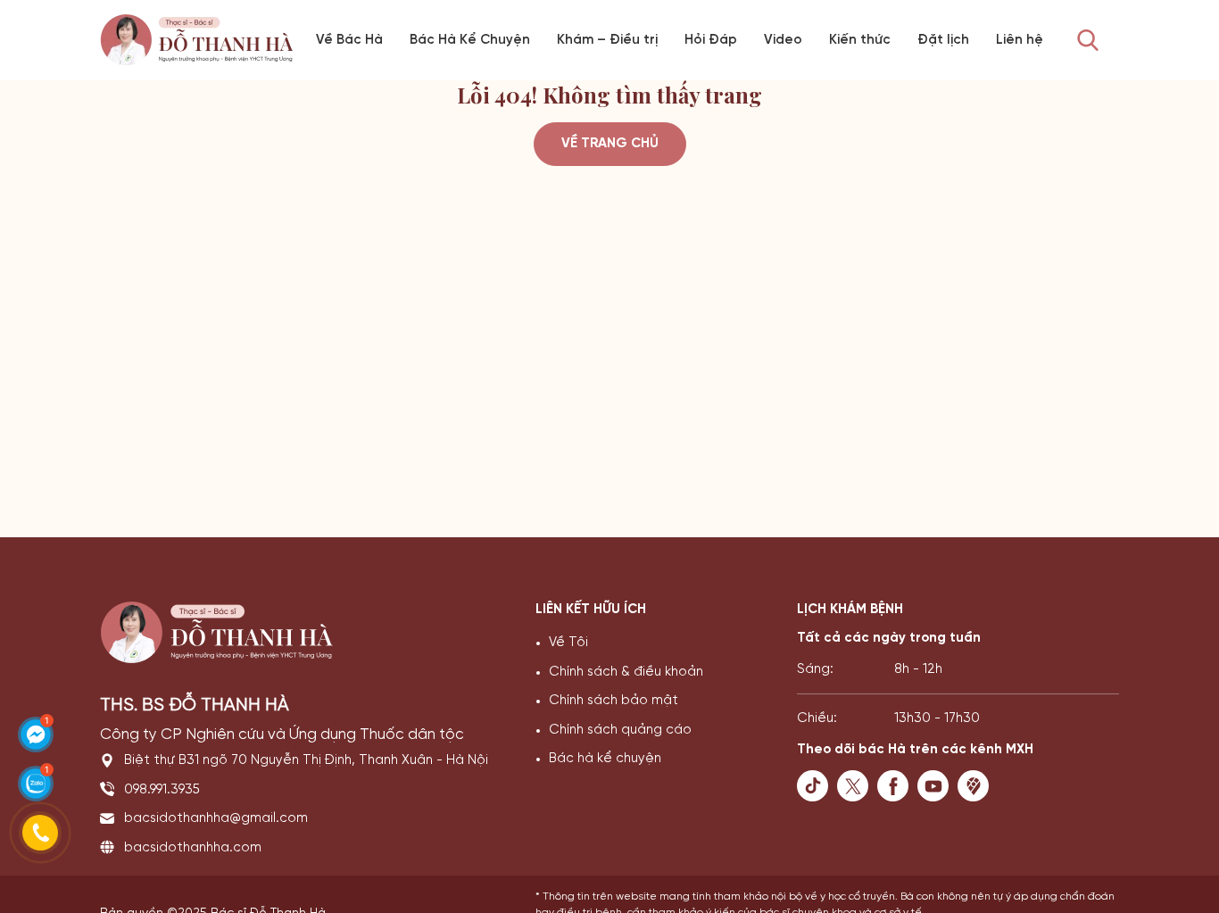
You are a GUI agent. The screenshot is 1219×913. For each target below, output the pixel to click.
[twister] (857, 785)
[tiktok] (817, 785)
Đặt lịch (943, 40)
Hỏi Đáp (710, 40)
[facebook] (897, 785)
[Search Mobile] (1088, 40)
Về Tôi (568, 642)
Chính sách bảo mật (613, 700)
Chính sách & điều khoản (626, 672)
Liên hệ (1019, 40)
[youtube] (937, 785)
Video (783, 40)
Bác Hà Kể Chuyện (470, 40)
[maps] (978, 785)
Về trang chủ (610, 144)
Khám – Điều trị (607, 40)
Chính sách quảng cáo (620, 730)
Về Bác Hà (349, 40)
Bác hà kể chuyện (605, 758)
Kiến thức (860, 40)
